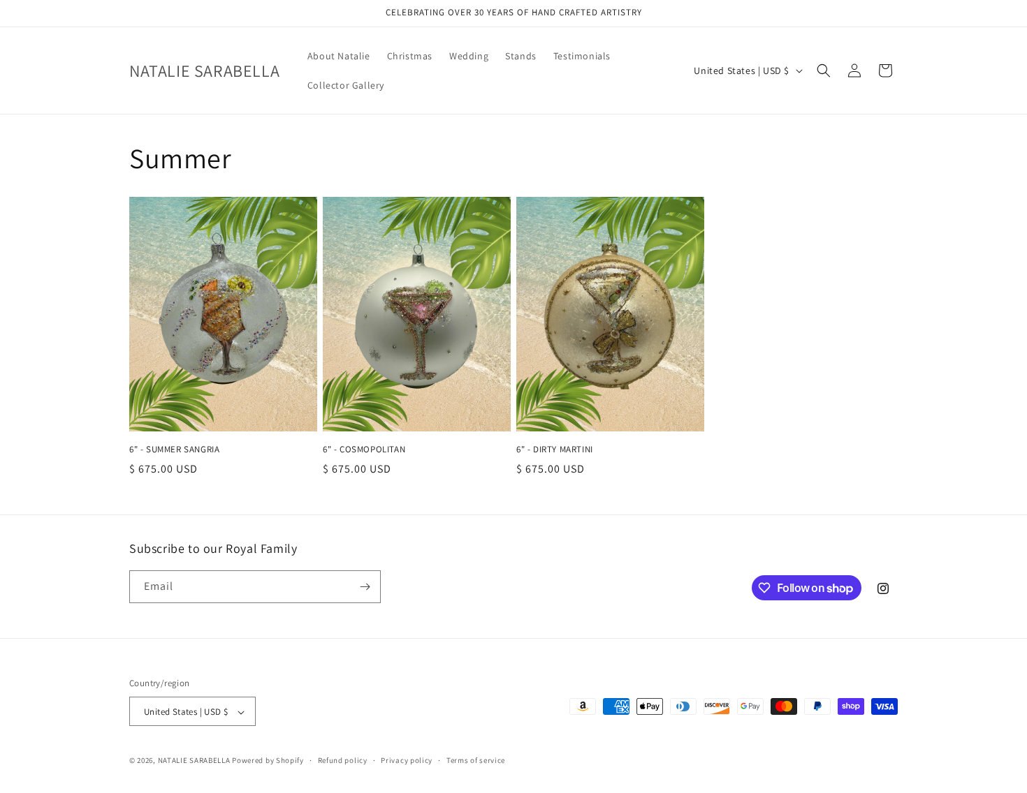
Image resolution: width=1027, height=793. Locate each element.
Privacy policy (406, 760)
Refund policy (342, 760)
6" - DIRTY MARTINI (554, 449)
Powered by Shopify (268, 761)
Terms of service (475, 760)
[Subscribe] (364, 586)
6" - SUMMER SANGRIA (174, 449)
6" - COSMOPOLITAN (364, 449)
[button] (823, 70)
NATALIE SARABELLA (194, 761)
